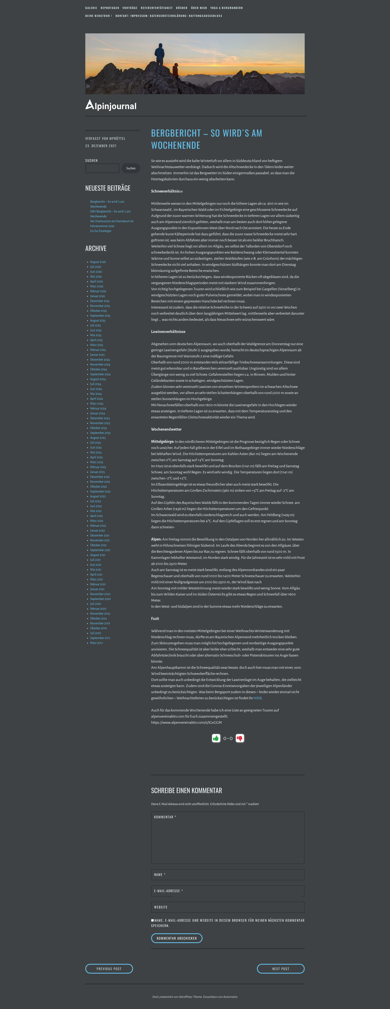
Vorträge (130, 8)
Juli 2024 (95, 384)
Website (161, 907)
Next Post (288, 968)
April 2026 (96, 281)
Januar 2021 (97, 589)
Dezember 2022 (100, 476)
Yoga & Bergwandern (226, 8)
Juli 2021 (95, 559)
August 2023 (98, 437)
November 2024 (100, 364)
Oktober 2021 (98, 545)
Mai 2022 (96, 511)
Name (160, 874)
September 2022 (100, 491)
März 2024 (96, 403)
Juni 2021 (96, 564)
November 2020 (100, 594)
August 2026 (98, 262)
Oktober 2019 (98, 618)
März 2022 (96, 520)
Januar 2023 (97, 472)
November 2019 (100, 613)
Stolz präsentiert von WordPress (172, 996)
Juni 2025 (96, 330)
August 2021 (97, 555)
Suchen (91, 160)
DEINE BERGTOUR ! (98, 16)
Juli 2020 (95, 603)
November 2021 (100, 540)
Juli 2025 (95, 325)
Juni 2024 (96, 389)
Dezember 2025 (100, 301)
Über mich (199, 8)
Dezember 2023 (100, 418)
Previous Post (115, 968)
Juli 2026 (95, 266)
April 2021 (96, 574)
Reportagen (110, 8)
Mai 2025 (96, 335)
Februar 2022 (98, 525)
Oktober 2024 (98, 369)
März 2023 (96, 462)
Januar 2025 (97, 354)
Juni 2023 (96, 447)
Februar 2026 (98, 291)
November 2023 (100, 423)
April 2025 (96, 340)
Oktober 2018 (98, 628)
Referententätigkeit (157, 8)
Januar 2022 (97, 530)
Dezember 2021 (99, 535)
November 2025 (100, 306)
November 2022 (100, 481)
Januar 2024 (97, 413)
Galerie (91, 8)
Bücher (182, 8)
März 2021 (96, 579)
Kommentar (165, 816)
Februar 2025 (98, 349)
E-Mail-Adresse (168, 890)
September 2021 (100, 550)
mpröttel (117, 138)
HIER (258, 698)
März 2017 (96, 643)
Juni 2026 (96, 271)
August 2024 (98, 379)
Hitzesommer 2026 (102, 226)
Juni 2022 (96, 506)
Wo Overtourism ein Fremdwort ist (111, 221)
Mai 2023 (96, 452)
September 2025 (100, 315)
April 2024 (96, 398)
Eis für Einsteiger (100, 231)
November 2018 (100, 623)
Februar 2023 (98, 467)
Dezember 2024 (100, 359)
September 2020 (100, 599)
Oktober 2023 (98, 428)
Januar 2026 (97, 296)
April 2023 (96, 457)
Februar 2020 (98, 608)
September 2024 (100, 374)
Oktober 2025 (98, 310)
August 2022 (98, 496)
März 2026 (96, 286)
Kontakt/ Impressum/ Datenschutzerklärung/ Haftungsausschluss (169, 16)
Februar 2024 (98, 408)
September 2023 (100, 432)
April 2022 (96, 516)
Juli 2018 (95, 633)
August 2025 (98, 320)
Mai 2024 (96, 393)
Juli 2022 (95, 501)
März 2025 (96, 345)
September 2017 (100, 638)
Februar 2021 (98, 584)
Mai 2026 (96, 276)
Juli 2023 (95, 442)
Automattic (230, 996)
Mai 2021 (95, 569)
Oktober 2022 (98, 486)
